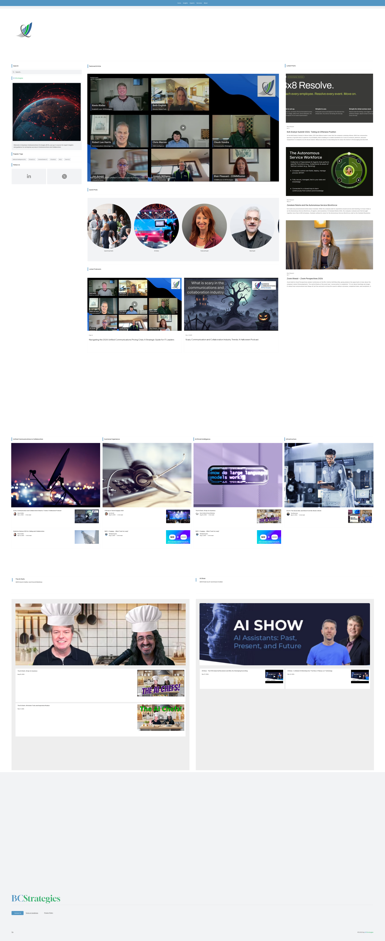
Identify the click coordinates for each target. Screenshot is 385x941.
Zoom (68, 159)
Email (34, 835)
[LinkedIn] (28, 176)
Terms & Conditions (32, 913)
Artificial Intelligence (20, 159)
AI (61, 159)
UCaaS (53, 159)
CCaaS (32, 159)
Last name (131, 827)
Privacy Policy (48, 913)
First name (35, 827)
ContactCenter (43, 159)
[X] (64, 176)
